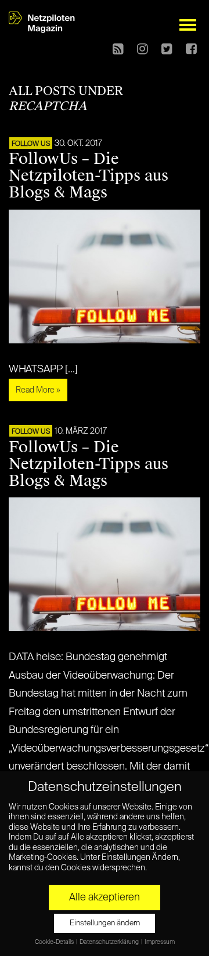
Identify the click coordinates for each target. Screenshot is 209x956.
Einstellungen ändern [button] (105, 923)
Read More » (38, 390)
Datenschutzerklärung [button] (110, 942)
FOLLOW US (31, 144)
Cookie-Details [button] (55, 942)
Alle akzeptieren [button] (104, 897)
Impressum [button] (160, 942)
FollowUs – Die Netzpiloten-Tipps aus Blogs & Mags (88, 175)
